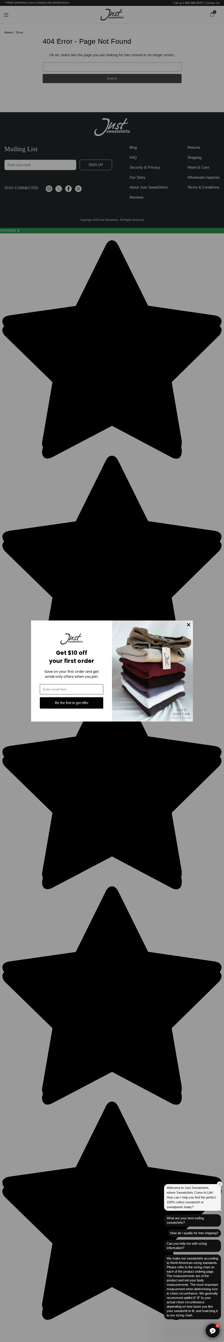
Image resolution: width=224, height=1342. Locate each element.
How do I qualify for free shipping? (194, 1233)
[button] (213, 1331)
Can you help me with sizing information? (187, 1246)
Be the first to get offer (71, 703)
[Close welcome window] (219, 1184)
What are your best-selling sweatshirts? (185, 1220)
